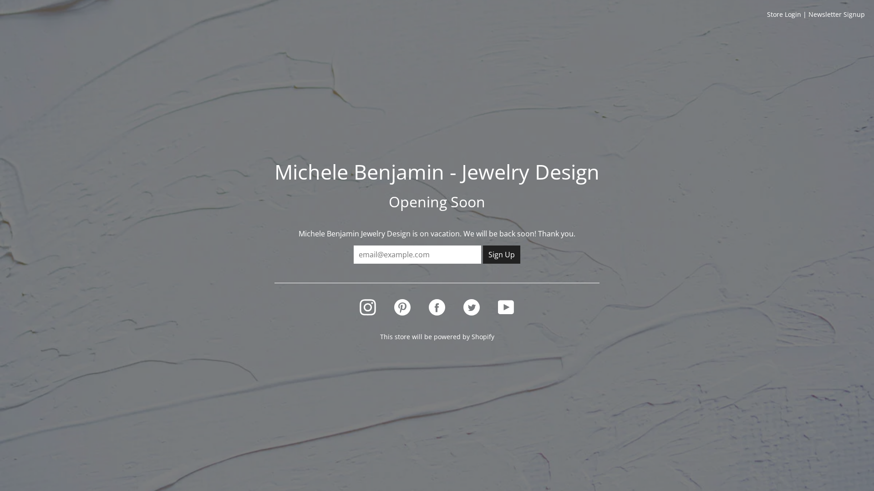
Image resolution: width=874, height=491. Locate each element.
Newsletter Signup (836, 14)
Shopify (483, 336)
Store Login (784, 14)
